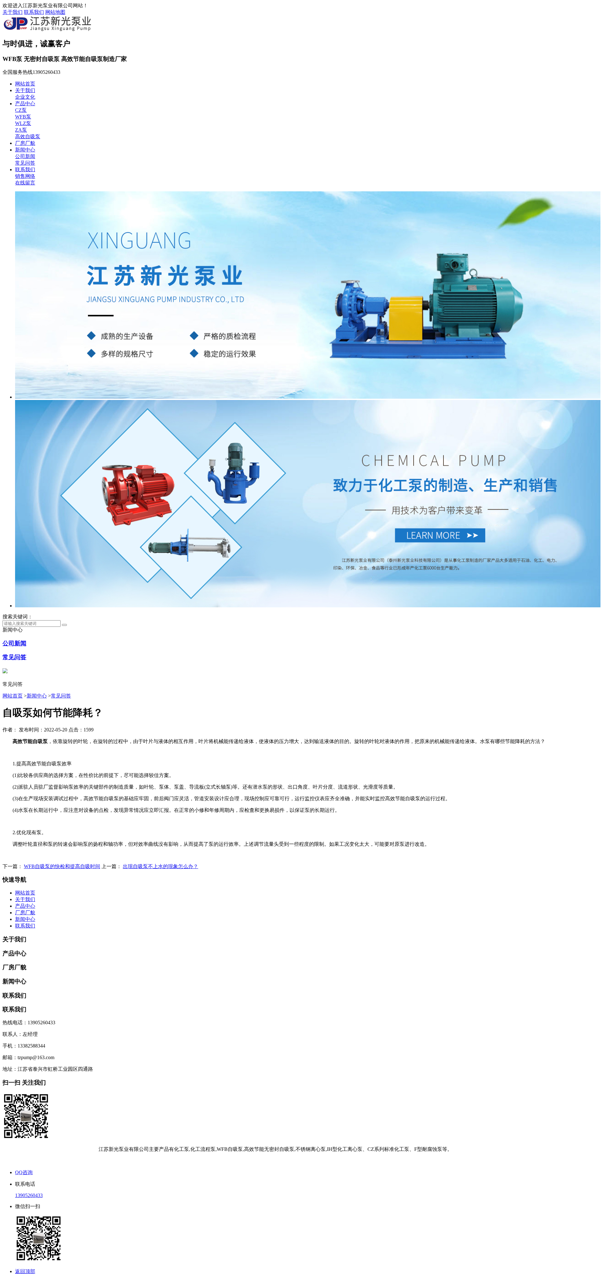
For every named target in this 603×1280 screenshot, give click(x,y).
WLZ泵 (23, 123)
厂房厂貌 (25, 143)
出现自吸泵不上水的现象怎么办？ (160, 866)
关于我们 (13, 12)
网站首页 (25, 83)
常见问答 (25, 163)
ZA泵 (21, 130)
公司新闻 (25, 156)
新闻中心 (25, 149)
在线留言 (25, 182)
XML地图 (314, 1160)
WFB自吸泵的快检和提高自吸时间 (62, 866)
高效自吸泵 (27, 136)
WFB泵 (23, 116)
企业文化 (25, 97)
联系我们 (34, 12)
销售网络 (25, 176)
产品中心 (25, 103)
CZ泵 (21, 110)
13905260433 (29, 1195)
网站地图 (55, 12)
